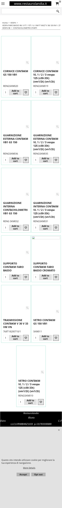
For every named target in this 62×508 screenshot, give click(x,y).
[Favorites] (26, 92)
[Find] (58, 11)
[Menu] (3, 4)
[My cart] (57, 3)
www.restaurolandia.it (30, 3)
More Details (29, 467)
